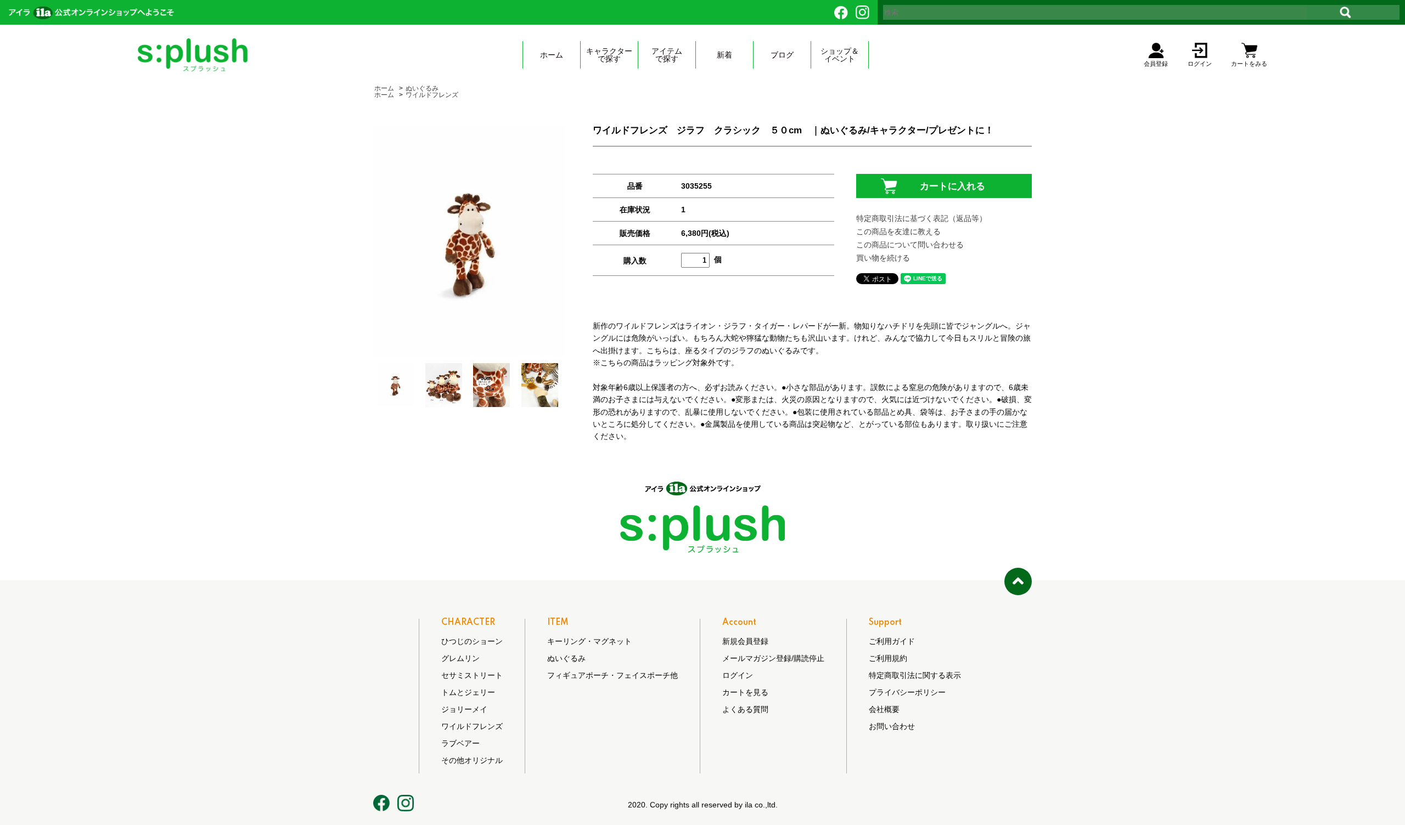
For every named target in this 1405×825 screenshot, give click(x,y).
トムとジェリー (468, 692)
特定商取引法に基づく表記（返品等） (921, 218)
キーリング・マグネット (589, 641)
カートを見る (745, 692)
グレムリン (460, 658)
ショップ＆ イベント (839, 55)
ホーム (551, 54)
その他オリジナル (472, 760)
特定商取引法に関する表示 (915, 675)
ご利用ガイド (892, 641)
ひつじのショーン (472, 641)
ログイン (737, 675)
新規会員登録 (745, 641)
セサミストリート (472, 675)
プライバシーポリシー (907, 692)
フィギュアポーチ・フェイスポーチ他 (612, 675)
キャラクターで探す (609, 55)
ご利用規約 (888, 658)
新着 (724, 54)
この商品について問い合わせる (910, 244)
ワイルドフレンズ (432, 95)
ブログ (782, 54)
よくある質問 (745, 709)
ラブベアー (460, 743)
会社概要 (884, 709)
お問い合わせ (892, 726)
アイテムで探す (666, 55)
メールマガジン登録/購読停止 (773, 658)
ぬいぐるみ (422, 88)
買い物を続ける (883, 257)
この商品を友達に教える (898, 231)
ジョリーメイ (464, 709)
